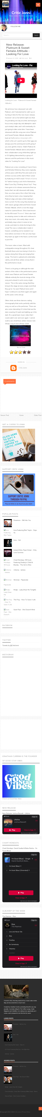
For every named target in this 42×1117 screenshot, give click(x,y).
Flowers (21, 213)
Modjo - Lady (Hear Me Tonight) (25, 590)
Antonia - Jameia (19, 570)
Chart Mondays (7, 848)
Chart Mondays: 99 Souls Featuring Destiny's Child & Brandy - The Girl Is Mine (23, 562)
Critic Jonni (18, 1112)
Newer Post (5, 415)
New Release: (7, 813)
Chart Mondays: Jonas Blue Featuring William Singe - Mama (21, 1091)
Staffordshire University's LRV (21, 138)
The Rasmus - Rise (9, 916)
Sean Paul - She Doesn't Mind (24, 610)
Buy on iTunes (21, 347)
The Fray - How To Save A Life (25, 600)
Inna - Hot (17, 540)
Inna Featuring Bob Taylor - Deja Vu (14, 1044)
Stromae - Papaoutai (21, 580)
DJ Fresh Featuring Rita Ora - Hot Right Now (17, 1049)
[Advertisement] (21, 734)
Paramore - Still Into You (22, 520)
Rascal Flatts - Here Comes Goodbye (15, 1096)
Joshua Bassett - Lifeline (21, 813)
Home (21, 415)
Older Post (37, 415)
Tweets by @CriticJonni (10, 645)
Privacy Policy (26, 1112)
